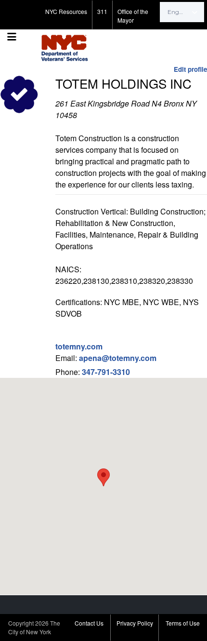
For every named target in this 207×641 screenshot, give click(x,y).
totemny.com (79, 346)
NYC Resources (66, 11)
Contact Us (89, 623)
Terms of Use (183, 623)
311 (102, 11)
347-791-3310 (106, 371)
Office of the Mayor (132, 15)
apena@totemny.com (117, 357)
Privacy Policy (134, 623)
